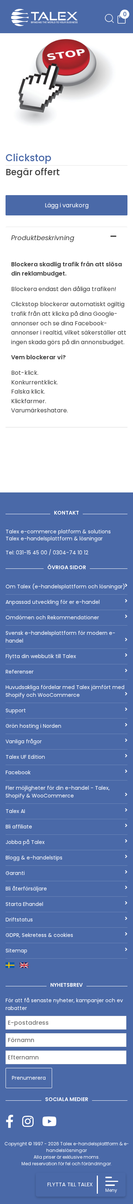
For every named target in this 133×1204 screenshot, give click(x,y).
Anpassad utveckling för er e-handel (53, 602)
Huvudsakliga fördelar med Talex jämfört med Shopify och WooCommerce (65, 691)
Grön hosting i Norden (33, 726)
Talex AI (15, 811)
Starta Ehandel (24, 904)
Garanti (15, 873)
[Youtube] (49, 1121)
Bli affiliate (19, 826)
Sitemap (16, 950)
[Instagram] (32, 1121)
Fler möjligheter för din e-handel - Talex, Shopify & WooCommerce (58, 791)
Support (16, 710)
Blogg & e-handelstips (34, 857)
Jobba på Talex (25, 842)
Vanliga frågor (24, 741)
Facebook (18, 772)
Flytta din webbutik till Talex (41, 656)
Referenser (20, 671)
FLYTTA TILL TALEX (70, 1184)
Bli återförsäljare (26, 888)
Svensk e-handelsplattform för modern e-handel (60, 636)
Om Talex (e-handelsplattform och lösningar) (65, 586)
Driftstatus (19, 919)
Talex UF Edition (25, 757)
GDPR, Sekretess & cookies (39, 935)
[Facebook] (14, 1121)
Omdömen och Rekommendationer (52, 617)
